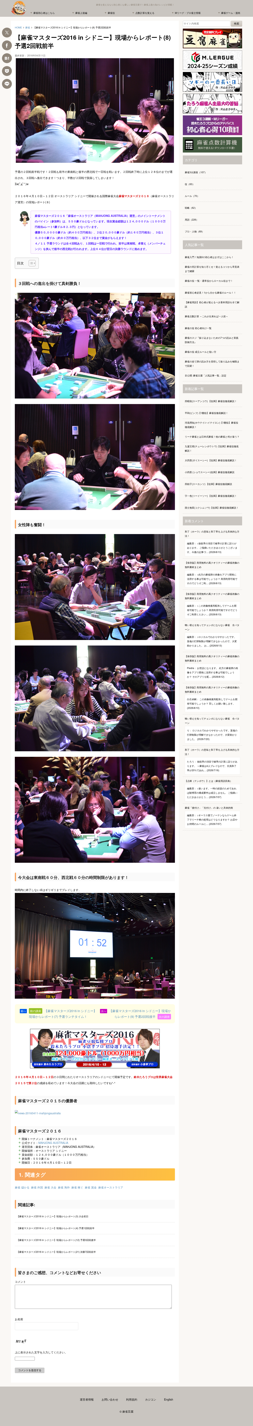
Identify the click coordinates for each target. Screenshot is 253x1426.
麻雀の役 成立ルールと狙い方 (200, 351)
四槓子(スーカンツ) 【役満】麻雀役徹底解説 (208, 484)
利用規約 (131, 1399)
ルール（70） (192, 195)
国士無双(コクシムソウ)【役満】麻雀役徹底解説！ (212, 507)
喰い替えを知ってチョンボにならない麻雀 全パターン (212, 635)
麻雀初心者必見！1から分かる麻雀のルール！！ (210, 292)
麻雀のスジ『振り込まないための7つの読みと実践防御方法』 (211, 340)
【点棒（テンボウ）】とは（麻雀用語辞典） (211, 789)
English (168, 1399)
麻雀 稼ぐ (77, 1187)
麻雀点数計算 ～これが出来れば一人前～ (206, 316)
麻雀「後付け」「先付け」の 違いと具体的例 (211, 815)
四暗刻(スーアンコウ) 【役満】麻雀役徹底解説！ (211, 401)
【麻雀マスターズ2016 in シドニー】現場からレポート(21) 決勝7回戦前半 (56, 1251)
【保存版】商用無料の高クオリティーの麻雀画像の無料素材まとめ (212, 573)
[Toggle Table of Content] (30, 263)
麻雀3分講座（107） (196, 172)
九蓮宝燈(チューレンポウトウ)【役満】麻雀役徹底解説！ (212, 448)
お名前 (19, 1319)
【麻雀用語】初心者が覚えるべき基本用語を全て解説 (212, 304)
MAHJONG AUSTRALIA (53, 1143)
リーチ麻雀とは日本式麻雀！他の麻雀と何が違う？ (212, 436)
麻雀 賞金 (91, 1187)
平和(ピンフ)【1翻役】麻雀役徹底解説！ (206, 413)
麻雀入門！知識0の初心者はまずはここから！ (209, 257)
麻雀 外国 (37, 1187)
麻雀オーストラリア (110, 1187)
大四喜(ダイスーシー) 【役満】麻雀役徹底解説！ (211, 460)
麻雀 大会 (50, 1187)
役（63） (190, 184)
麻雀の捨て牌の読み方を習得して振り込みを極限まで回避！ (212, 363)
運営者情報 (87, 1399)
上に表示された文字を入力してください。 (41, 1352)
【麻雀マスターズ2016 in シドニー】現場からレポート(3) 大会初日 (52, 1216)
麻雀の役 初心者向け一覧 (198, 328)
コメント (20, 1282)
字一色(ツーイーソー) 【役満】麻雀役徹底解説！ (211, 495)
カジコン (150, 1399)
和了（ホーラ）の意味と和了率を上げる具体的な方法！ (212, 542)
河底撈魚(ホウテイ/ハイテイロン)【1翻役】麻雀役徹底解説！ (211, 425)
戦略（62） (191, 207)
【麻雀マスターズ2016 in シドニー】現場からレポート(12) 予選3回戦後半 (56, 1240)
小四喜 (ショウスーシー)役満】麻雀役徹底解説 (209, 472)
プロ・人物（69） (194, 231)
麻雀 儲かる (22, 1187)
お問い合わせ (110, 1399)
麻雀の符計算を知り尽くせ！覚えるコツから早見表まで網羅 (212, 269)
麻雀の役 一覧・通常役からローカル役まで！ (209, 280)
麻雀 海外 (64, 1187)
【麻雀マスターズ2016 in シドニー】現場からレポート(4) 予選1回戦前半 (55, 1228)
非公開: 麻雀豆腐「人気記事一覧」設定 (205, 375)
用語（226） (191, 219)
